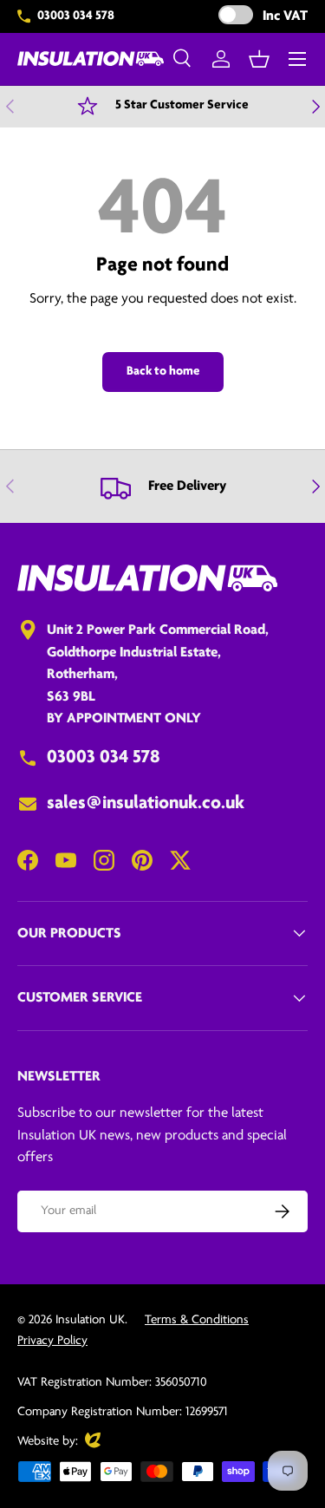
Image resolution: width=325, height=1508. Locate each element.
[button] (259, 59)
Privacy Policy (52, 1341)
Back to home (163, 371)
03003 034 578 (75, 16)
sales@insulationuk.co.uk (145, 803)
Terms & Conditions (197, 1320)
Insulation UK (90, 1320)
